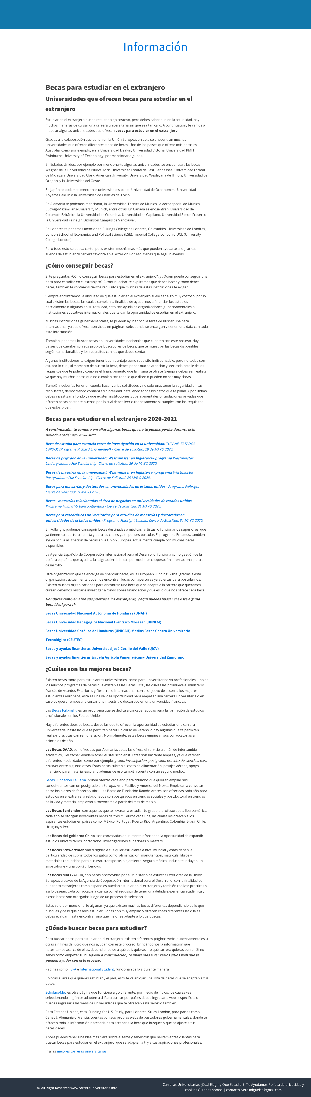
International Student (97, 969)
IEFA (72, 969)
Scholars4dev (55, 992)
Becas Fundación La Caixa (65, 780)
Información (155, 46)
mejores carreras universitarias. (82, 1051)
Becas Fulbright (64, 710)
